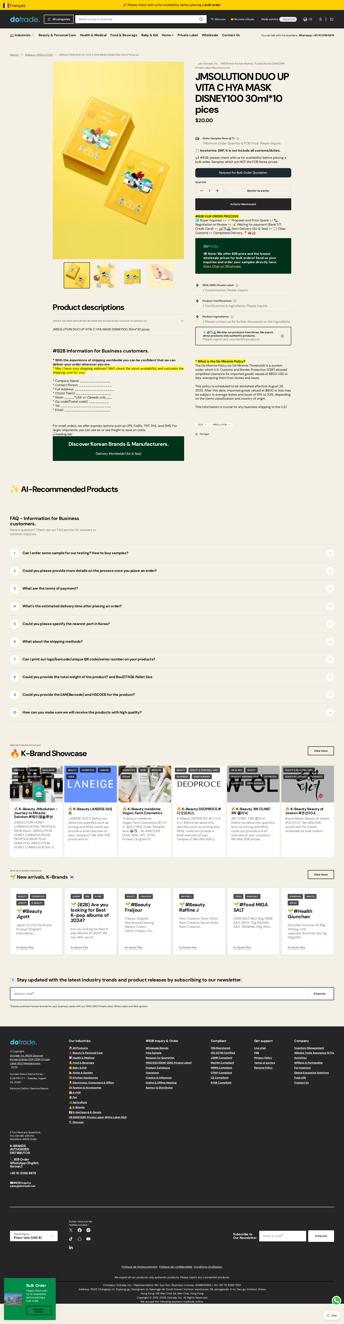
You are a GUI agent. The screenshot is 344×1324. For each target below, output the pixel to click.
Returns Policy (263, 1067)
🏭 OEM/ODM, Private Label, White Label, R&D (98, 1117)
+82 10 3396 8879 (323, 35)
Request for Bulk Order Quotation (243, 173)
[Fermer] (52, 1281)
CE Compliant (220, 1077)
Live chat (260, 1048)
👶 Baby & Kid (78, 1067)
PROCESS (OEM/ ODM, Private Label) (169, 1062)
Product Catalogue (158, 1067)
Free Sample (153, 1052)
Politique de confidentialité (175, 1267)
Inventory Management (309, 1048)
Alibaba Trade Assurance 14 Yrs (314, 1052)
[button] (320, 19)
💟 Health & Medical (81, 1057)
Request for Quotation (160, 1057)
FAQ (256, 1052)
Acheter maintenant (243, 204)
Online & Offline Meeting (161, 1082)
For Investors (302, 1067)
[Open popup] (238, 138)
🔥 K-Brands (77, 1107)
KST (22, 1078)
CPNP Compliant (221, 1072)
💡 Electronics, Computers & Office (91, 1082)
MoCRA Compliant (222, 1062)
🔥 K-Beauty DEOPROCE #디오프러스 (199, 811)
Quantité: (201, 182)
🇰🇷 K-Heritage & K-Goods (85, 1112)
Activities (300, 1057)
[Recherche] (202, 19)
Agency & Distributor (159, 1087)
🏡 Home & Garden (81, 1072)
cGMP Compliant (221, 1057)
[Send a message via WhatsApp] (336, 1300)
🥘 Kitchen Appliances (83, 1077)
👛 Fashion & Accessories (85, 1087)
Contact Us (301, 1082)
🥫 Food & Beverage (81, 1062)
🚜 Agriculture (78, 1102)
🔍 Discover (76, 1122)
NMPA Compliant (221, 1067)
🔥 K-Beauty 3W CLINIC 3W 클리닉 (251, 811)
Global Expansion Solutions (311, 1072)
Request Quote (38, 1310)
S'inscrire (321, 1236)
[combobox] (141, 19)
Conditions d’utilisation (208, 1267)
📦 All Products (78, 1048)
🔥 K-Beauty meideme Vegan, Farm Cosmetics (142, 811)
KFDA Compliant (221, 1082)
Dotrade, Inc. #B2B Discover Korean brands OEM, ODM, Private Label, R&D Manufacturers (30, 1059)
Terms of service (264, 1062)
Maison (14, 54)
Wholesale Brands (157, 1048)
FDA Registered (220, 1048)
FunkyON (300, 1077)
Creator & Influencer (159, 1077)
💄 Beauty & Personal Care (86, 1052)
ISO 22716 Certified (223, 1052)
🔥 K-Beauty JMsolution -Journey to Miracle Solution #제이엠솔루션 (35, 813)
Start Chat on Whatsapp (222, 266)
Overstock (152, 1072)
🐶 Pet (73, 1097)
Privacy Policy (263, 1057)
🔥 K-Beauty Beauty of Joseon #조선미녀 (304, 811)
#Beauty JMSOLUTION (39, 54)
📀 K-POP (75, 1092)
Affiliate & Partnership (308, 1062)
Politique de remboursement (139, 1267)
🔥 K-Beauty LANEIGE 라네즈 (90, 811)
